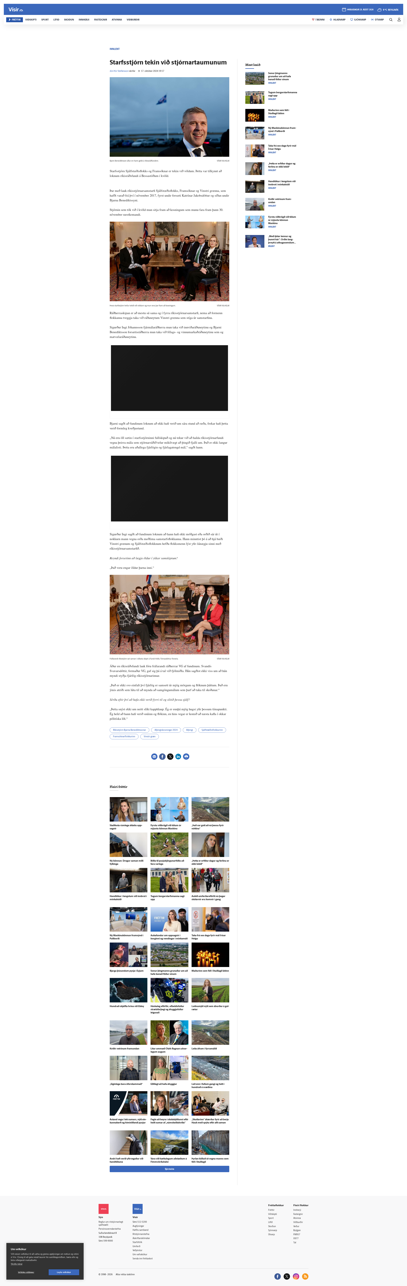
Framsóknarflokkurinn (124, 736)
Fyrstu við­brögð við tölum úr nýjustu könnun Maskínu (282, 220)
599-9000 (108, 1241)
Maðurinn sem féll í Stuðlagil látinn (210, 971)
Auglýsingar (138, 1226)
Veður (296, 1226)
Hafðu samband (140, 1230)
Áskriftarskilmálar (141, 1238)
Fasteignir (298, 1214)
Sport (271, 1218)
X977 (296, 1238)
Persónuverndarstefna (110, 1229)
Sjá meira (169, 1169)
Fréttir (271, 1210)
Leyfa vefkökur (64, 1272)
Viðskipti (272, 1214)
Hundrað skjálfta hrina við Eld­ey (127, 1006)
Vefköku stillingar (26, 1272)
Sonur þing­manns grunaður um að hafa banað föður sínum (279, 76)
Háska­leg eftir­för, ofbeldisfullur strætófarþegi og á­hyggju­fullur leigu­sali (167, 1009)
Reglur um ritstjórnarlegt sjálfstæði (111, 1223)
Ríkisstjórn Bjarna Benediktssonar (129, 730)
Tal (294, 1243)
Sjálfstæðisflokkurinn (212, 730)
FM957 (296, 1234)
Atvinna (297, 1218)
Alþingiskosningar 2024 (166, 730)
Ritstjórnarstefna (141, 1234)
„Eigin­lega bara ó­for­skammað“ (126, 1084)
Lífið (270, 1222)
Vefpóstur (137, 1250)
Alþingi (189, 730)
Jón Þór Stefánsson (119, 71)
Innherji (297, 1210)
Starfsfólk (137, 1242)
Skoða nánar (16, 1264)
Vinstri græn (149, 736)
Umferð (136, 1246)
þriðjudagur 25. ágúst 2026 (360, 9)
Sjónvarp (272, 1230)
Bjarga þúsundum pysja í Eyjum (127, 971)
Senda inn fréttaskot (143, 1259)
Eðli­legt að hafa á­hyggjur (164, 1084)
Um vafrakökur (140, 1254)
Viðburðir (298, 1222)
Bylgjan (297, 1230)
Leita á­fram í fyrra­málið (204, 1049)
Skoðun (272, 1226)
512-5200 (142, 1222)
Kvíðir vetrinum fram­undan (124, 1049)
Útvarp (271, 1234)
